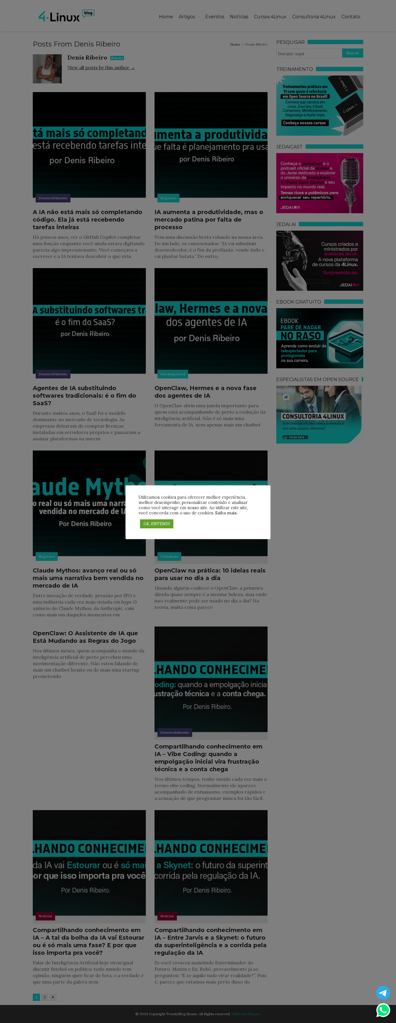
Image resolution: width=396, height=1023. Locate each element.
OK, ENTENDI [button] (156, 523)
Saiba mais (226, 513)
